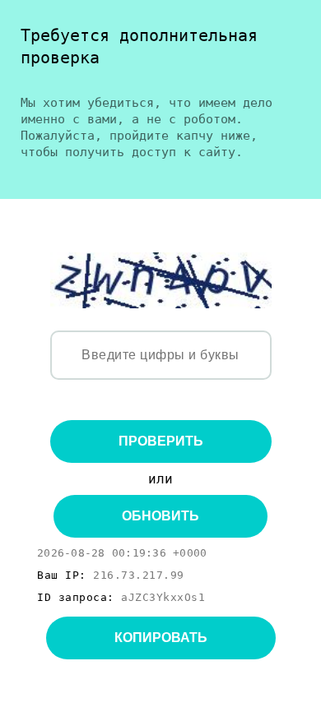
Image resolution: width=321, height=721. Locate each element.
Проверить (161, 441)
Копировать (160, 638)
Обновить (160, 516)
